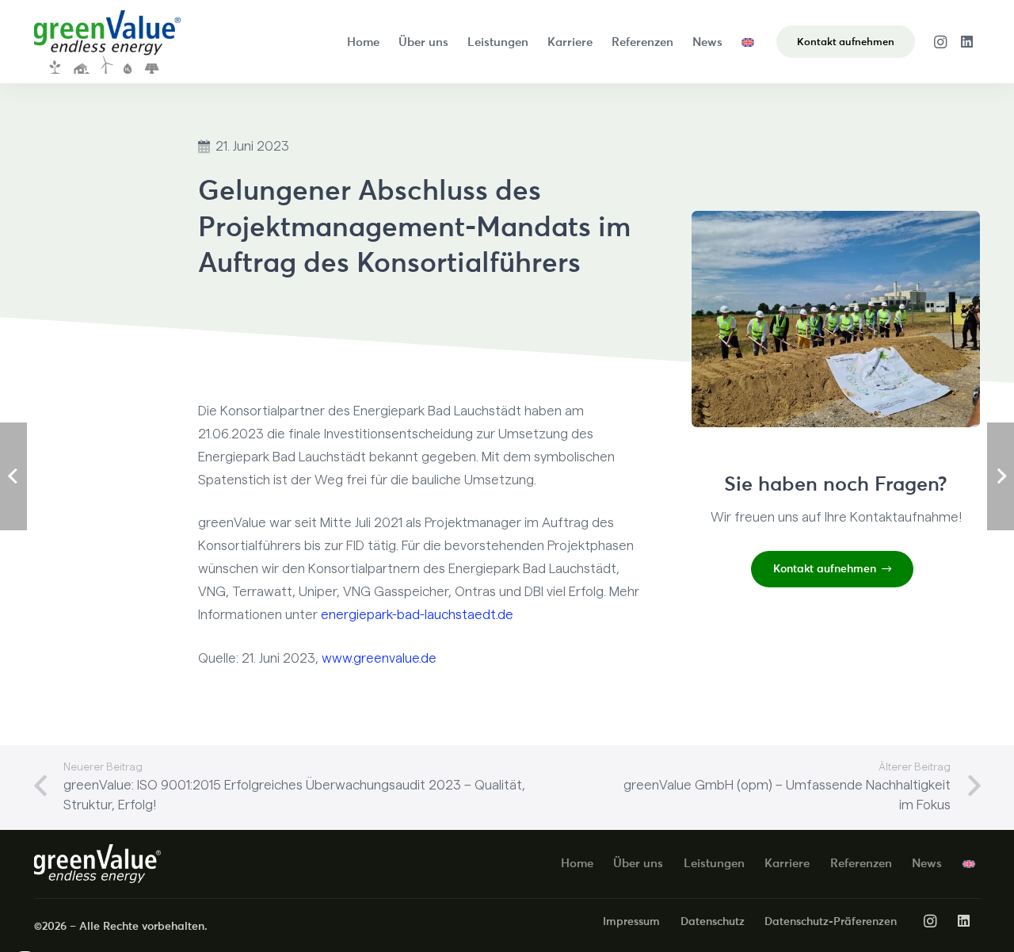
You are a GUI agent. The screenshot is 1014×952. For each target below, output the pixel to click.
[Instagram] (940, 42)
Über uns (638, 862)
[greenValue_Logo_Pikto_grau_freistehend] (107, 42)
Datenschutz (712, 921)
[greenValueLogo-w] (97, 863)
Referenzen (861, 862)
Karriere (787, 862)
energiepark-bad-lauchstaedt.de (417, 614)
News (927, 862)
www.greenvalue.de (379, 658)
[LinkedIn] (967, 42)
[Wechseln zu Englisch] (750, 41)
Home (577, 862)
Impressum (631, 921)
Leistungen (714, 862)
